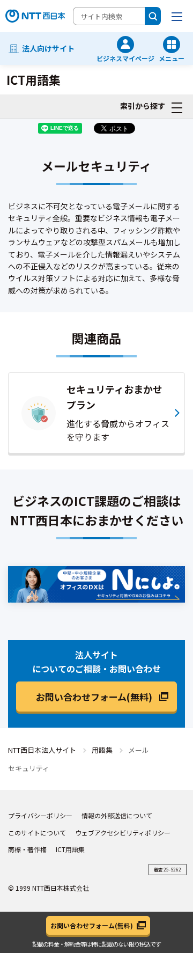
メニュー (171, 58)
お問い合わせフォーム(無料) (94, 696)
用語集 (102, 750)
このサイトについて (37, 832)
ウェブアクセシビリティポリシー (122, 832)
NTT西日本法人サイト (42, 750)
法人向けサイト (48, 48)
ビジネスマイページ (125, 58)
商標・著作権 (27, 849)
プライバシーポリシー (40, 815)
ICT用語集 (70, 849)
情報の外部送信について (116, 815)
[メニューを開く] (177, 16)
